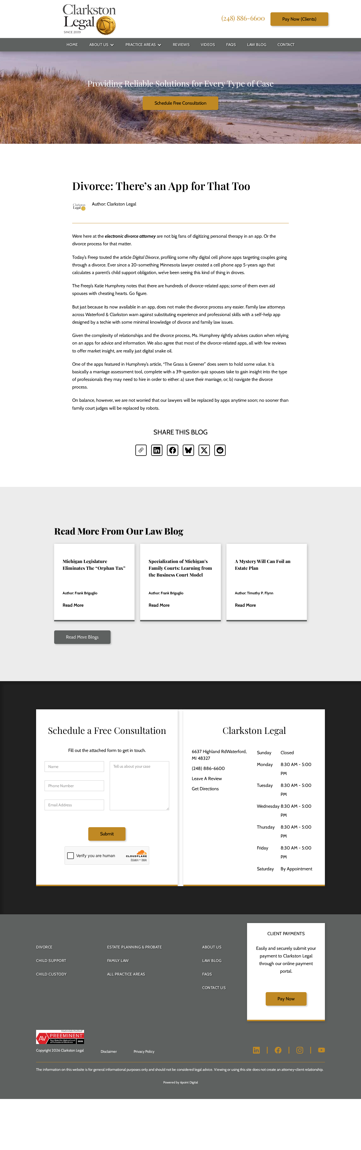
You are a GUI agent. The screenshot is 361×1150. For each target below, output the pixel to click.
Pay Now (286, 998)
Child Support (51, 960)
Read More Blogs (82, 637)
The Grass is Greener (184, 364)
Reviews (181, 44)
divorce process (87, 243)
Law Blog (256, 44)
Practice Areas (141, 44)
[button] (102, 45)
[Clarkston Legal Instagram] (299, 1050)
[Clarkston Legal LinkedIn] (256, 1050)
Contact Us (214, 987)
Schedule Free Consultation (180, 103)
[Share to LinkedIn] (156, 450)
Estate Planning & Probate (134, 947)
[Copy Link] (141, 450)
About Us (99, 44)
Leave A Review (207, 778)
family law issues (217, 322)
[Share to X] (204, 450)
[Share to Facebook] (172, 450)
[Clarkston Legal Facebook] (278, 1050)
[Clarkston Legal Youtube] (321, 1050)
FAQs (231, 44)
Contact (286, 44)
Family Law (118, 960)
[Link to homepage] (89, 19)
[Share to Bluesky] (188, 450)
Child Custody (51, 974)
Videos (208, 44)
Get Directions (205, 788)
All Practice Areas (126, 974)
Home (72, 44)
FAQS (207, 974)
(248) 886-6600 (243, 17)
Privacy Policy (144, 1051)
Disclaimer (109, 1051)
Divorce (44, 947)
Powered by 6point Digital (180, 1082)
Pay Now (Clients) (299, 18)
